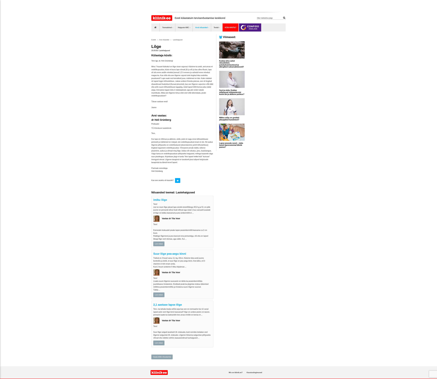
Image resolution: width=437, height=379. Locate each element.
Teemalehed (167, 27)
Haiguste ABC (183, 27)
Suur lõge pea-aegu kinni (169, 253)
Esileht (153, 40)
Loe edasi (159, 244)
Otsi (284, 17)
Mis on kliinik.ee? (236, 372)
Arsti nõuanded (201, 27)
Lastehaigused (177, 40)
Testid (216, 27)
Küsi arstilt (230, 27)
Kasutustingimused (254, 372)
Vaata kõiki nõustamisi (162, 357)
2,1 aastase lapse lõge (167, 304)
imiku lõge (160, 199)
